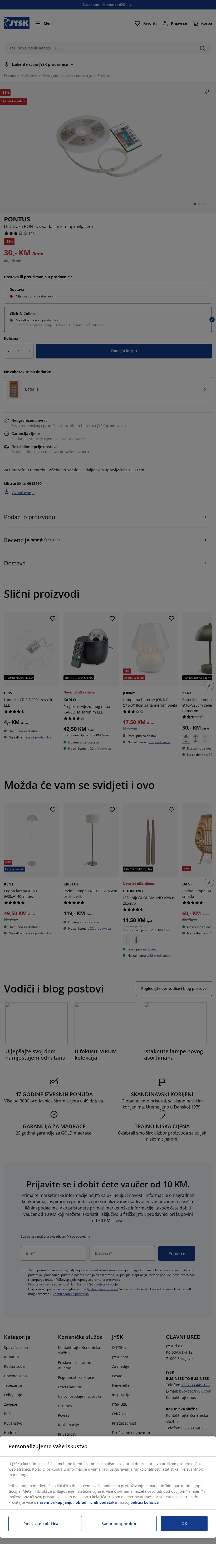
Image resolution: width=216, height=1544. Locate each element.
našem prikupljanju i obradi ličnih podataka (77, 1502)
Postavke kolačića (40, 1523)
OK (184, 1523)
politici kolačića (144, 1502)
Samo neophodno (119, 1523)
